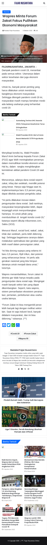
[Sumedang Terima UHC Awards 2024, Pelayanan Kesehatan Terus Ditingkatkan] (8, 123)
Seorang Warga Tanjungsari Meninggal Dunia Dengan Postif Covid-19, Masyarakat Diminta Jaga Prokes (34, 493)
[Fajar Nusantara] (23, 3)
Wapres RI (23, 339)
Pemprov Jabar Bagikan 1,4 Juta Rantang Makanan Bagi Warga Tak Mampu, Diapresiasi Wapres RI (12, 493)
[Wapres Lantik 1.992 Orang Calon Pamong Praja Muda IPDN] (34, 510)
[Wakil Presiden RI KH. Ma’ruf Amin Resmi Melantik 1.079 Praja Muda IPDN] (8, 137)
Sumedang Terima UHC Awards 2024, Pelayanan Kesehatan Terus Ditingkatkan (30, 124)
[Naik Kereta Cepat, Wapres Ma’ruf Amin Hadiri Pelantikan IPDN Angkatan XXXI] (12, 452)
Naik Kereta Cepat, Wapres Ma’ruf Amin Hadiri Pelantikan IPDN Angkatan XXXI (11, 463)
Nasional (6, 12)
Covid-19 (15, 334)
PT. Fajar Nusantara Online (30, 541)
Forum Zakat (30, 334)
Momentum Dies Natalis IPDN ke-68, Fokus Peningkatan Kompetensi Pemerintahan (34, 464)
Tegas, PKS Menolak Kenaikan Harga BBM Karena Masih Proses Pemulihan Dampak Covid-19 (10, 522)
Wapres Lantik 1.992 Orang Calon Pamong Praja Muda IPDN (33, 520)
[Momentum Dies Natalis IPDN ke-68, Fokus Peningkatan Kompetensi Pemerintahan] (34, 452)
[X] (25, 369)
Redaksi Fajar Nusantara (12, 30)
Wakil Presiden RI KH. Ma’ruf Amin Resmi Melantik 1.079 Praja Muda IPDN (29, 138)
